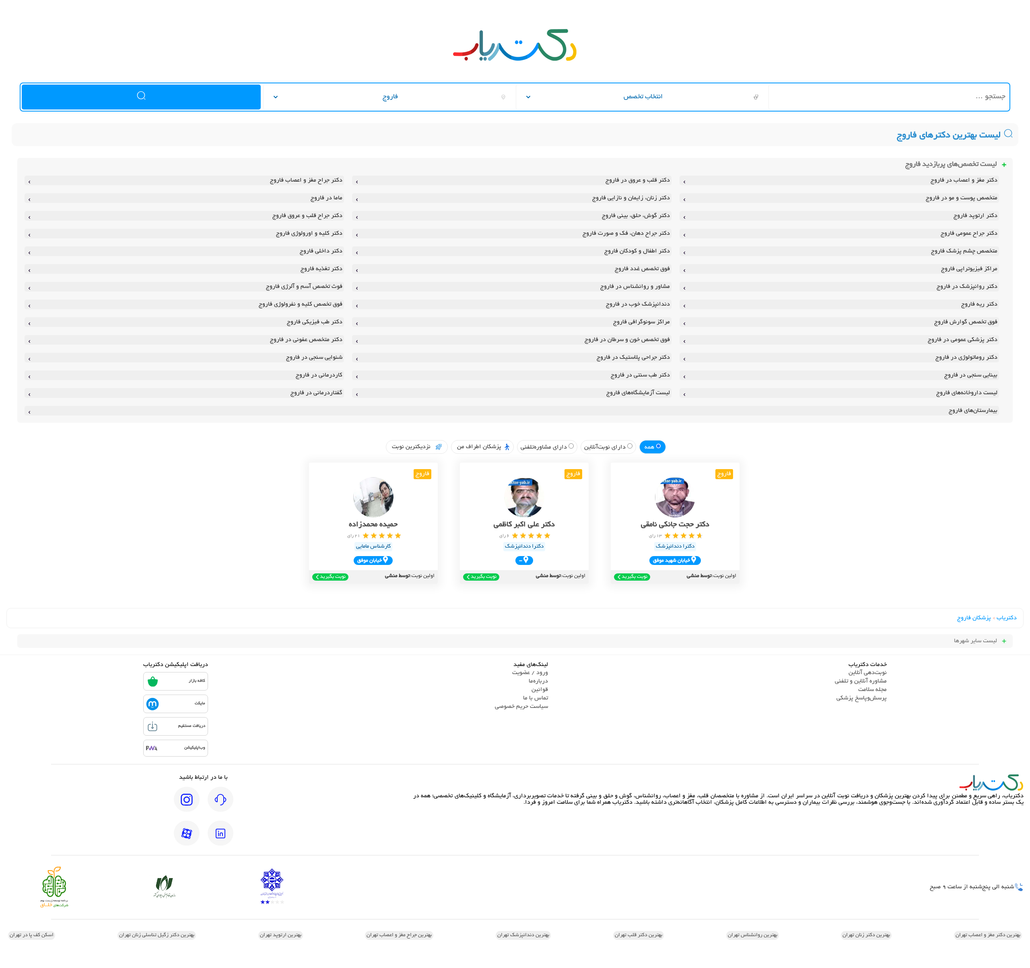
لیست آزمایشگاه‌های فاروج (638, 393)
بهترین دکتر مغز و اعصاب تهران (988, 935)
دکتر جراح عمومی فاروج (969, 233)
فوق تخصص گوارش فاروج (965, 322)
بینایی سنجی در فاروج (970, 375)
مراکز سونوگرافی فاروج (641, 322)
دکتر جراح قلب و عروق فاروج (307, 216)
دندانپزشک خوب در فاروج (638, 304)
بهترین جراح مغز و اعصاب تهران (399, 935)
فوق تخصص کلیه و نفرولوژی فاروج (300, 304)
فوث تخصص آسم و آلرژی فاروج (304, 286)
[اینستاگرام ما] (186, 805)
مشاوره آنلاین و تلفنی (861, 681)
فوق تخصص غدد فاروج (642, 269)
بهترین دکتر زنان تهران (866, 935)
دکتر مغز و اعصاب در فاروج (964, 180)
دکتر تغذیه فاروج (321, 269)
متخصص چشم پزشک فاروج (964, 251)
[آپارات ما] (186, 839)
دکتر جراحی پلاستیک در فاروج (633, 357)
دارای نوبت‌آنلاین (605, 447)
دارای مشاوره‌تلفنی (545, 447)
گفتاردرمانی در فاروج (316, 393)
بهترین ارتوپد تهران (280, 935)
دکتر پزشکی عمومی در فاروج (962, 340)
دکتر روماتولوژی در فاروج (966, 357)
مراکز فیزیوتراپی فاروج (969, 269)
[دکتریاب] (515, 60)
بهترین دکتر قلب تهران (638, 935)
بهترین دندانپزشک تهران (523, 935)
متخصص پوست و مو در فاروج (961, 198)
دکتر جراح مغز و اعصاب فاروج (306, 180)
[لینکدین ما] (220, 839)
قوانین (539, 690)
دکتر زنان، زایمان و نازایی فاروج (631, 198)
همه (650, 447)
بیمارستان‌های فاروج (973, 410)
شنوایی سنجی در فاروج (314, 357)
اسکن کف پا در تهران (32, 935)
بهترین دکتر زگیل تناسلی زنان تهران (156, 935)
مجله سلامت (872, 690)
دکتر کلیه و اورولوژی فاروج (309, 233)
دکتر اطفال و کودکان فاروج (637, 251)
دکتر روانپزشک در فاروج (967, 286)
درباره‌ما (538, 681)
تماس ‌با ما (535, 698)
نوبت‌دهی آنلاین (868, 673)
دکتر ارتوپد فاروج (975, 216)
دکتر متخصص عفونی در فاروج (306, 340)
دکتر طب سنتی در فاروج (640, 375)
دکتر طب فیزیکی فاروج (314, 322)
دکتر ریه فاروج (979, 304)
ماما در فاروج (326, 198)
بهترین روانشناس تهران (752, 935)
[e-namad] (272, 887)
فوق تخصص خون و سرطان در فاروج (627, 340)
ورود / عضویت (530, 673)
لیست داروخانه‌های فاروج (966, 393)
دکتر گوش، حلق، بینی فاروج (636, 216)
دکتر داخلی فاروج (321, 251)
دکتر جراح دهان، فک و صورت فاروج (626, 233)
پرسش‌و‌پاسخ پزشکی (861, 698)
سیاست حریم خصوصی (521, 706)
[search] (141, 97)
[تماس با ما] (220, 805)
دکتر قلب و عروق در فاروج (638, 180)
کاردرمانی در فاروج (319, 375)
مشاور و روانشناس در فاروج (635, 286)
